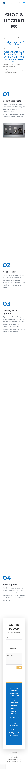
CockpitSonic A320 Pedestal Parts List (14, 53)
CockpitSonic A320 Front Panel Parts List (14, 59)
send (19, 667)
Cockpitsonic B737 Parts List (14, 43)
